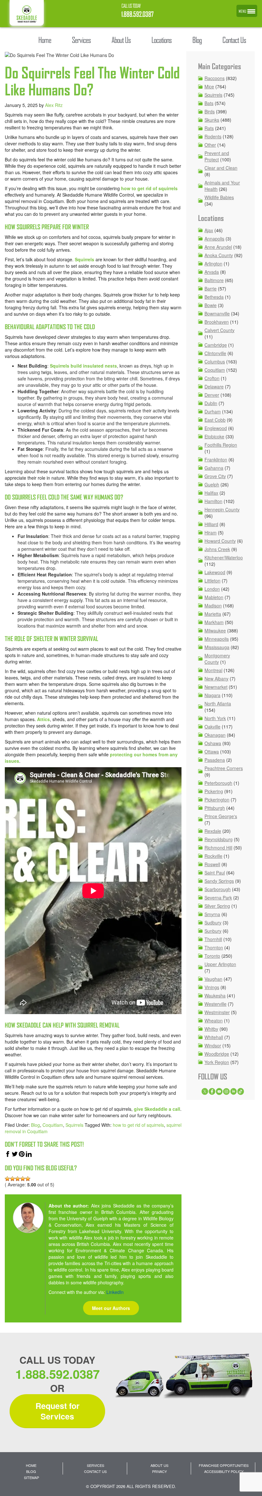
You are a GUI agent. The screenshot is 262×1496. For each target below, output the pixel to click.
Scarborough (217, 889)
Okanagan (215, 735)
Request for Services (57, 1411)
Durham (212, 411)
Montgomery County (217, 658)
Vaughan (213, 979)
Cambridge (215, 345)
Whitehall (213, 1037)
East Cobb (215, 420)
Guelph (211, 484)
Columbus (214, 361)
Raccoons (214, 78)
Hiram (210, 532)
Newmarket (215, 687)
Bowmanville (217, 313)
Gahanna (213, 468)
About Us (159, 1465)
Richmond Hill (218, 847)
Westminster (217, 1012)
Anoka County (218, 255)
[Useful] (17, 1178)
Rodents (212, 136)
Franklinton (215, 459)
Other (210, 145)
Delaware (214, 386)
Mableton (213, 597)
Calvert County (219, 330)
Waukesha (215, 995)
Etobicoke (214, 436)
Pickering (213, 791)
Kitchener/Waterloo (223, 557)
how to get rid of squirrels (149, 188)
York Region (216, 1062)
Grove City (215, 476)
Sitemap (31, 1477)
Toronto (212, 956)
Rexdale (212, 831)
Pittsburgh (214, 808)
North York (215, 718)
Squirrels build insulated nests (83, 365)
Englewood (215, 428)
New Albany (216, 678)
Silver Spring (217, 906)
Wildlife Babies (219, 197)
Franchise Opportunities (224, 1465)
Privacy (159, 1471)
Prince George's (220, 816)
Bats (208, 103)
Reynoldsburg (218, 839)
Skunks (211, 120)
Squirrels (84, 259)
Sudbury (212, 922)
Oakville (212, 726)
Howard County (220, 541)
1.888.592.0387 (137, 14)
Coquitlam (52, 1125)
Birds (209, 111)
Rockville (213, 856)
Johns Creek (217, 549)
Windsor (212, 1045)
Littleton (212, 580)
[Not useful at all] (7, 1178)
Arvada (211, 272)
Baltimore (214, 280)
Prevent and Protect (216, 156)
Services (95, 1465)
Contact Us (95, 1471)
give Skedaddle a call (157, 1109)
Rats (209, 128)
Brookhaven (216, 322)
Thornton (213, 947)
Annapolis (214, 238)
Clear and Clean (220, 168)
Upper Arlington (220, 964)
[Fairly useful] (22, 1178)
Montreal (213, 670)
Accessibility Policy (223, 1471)
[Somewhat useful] (12, 1178)
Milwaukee (215, 630)
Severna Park (218, 897)
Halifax (211, 493)
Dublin (210, 403)
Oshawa (212, 743)
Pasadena (214, 760)
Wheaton (213, 1020)
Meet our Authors (111, 1308)
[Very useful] (27, 1178)
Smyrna (212, 914)
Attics (43, 719)
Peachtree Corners (223, 768)
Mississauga (216, 647)
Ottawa (211, 751)
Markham (214, 622)
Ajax (208, 230)
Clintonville (215, 353)
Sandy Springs (219, 881)
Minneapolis (216, 639)
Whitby (211, 1029)
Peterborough (218, 783)
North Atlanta (217, 703)
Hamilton (213, 501)
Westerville (215, 1004)
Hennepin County (222, 509)
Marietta (212, 614)
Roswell (212, 864)
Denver (211, 395)
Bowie (210, 305)
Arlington (213, 263)
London (212, 589)
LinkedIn (115, 1292)
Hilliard (211, 524)
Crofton (212, 378)
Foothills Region (220, 445)
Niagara (212, 695)
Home (31, 1465)
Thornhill (213, 939)
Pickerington (216, 799)
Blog (35, 1125)
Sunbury (212, 931)
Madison (213, 605)
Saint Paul (214, 872)
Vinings (211, 987)
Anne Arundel (218, 247)
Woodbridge (216, 1054)
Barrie (210, 288)
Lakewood (214, 572)
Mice (209, 86)
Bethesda (214, 297)
